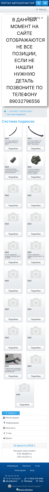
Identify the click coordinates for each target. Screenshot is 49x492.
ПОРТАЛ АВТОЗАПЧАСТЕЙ (17, 3)
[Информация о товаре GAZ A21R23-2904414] (13, 331)
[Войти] (45, 3)
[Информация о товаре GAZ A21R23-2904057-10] (36, 245)
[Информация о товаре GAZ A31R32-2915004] (24, 388)
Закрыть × (35, 17)
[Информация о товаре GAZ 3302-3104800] (13, 188)
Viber (40, 481)
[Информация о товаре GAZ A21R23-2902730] (36, 188)
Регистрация (20, 470)
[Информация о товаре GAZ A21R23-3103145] (13, 359)
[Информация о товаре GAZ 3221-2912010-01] (36, 131)
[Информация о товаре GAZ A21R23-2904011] (36, 217)
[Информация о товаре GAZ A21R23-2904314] (36, 302)
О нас (37, 466)
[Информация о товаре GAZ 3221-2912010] (13, 131)
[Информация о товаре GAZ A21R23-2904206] (13, 302)
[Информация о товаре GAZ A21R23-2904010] (13, 217)
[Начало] (5, 111)
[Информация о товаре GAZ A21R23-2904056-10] (13, 245)
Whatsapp (28, 481)
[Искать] (39, 3)
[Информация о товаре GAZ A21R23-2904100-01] (13, 274)
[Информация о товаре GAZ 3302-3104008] (36, 160)
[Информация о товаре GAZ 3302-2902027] (13, 160)
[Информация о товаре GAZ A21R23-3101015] (36, 331)
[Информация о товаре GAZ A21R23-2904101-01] (36, 274)
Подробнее (13, 148)
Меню (42, 9)
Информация (12, 466)
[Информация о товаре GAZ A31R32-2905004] (36, 359)
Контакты (27, 466)
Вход (32, 470)
